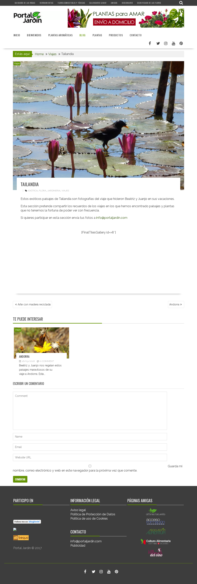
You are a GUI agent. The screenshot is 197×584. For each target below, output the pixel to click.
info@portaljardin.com (111, 218)
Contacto (136, 35)
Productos (116, 35)
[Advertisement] (98, 265)
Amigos (114, 2)
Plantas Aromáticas (60, 35)
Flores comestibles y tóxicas (71, 2)
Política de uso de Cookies (89, 518)
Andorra (174, 304)
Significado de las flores (149, 2)
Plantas (97, 35)
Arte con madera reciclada (34, 304)
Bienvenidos (34, 35)
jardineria (53, 190)
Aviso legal (78, 510)
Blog (82, 35)
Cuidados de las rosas (25, 2)
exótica (33, 190)
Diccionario (127, 2)
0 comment (47, 361)
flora (42, 190)
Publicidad (77, 545)
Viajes (17, 63)
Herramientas (46, 2)
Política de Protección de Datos (92, 514)
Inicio (16, 35)
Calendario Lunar (97, 2)
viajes (65, 190)
